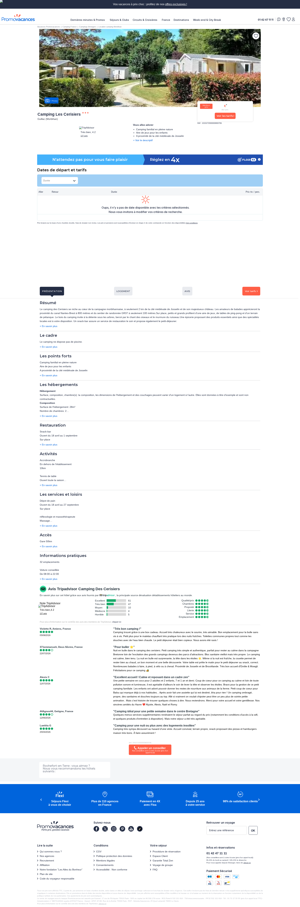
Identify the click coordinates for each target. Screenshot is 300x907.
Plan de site (46, 874)
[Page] (96, 829)
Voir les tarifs (225, 115)
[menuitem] (88, 20)
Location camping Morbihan (110, 27)
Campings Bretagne (87, 27)
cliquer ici (116, 622)
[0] (288, 19)
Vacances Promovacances (48, 27)
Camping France (69, 27)
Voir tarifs (250, 291)
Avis (187, 291)
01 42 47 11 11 (265, 20)
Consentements (105, 865)
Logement (123, 291)
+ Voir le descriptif (143, 140)
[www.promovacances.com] (18, 17)
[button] (59, 799)
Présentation (52, 291)
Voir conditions (192, 223)
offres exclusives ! (176, 4)
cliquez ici (102, 904)
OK (253, 830)
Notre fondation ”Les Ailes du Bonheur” (61, 869)
